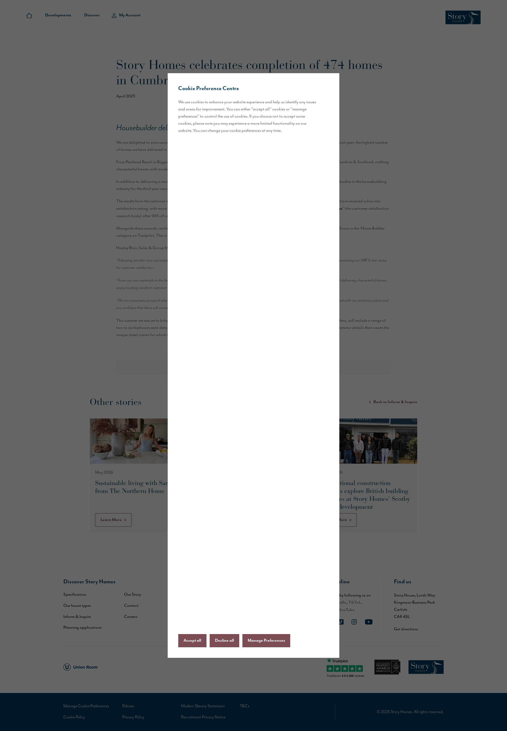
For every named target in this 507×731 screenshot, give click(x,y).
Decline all (224, 640)
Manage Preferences (266, 640)
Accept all (192, 640)
